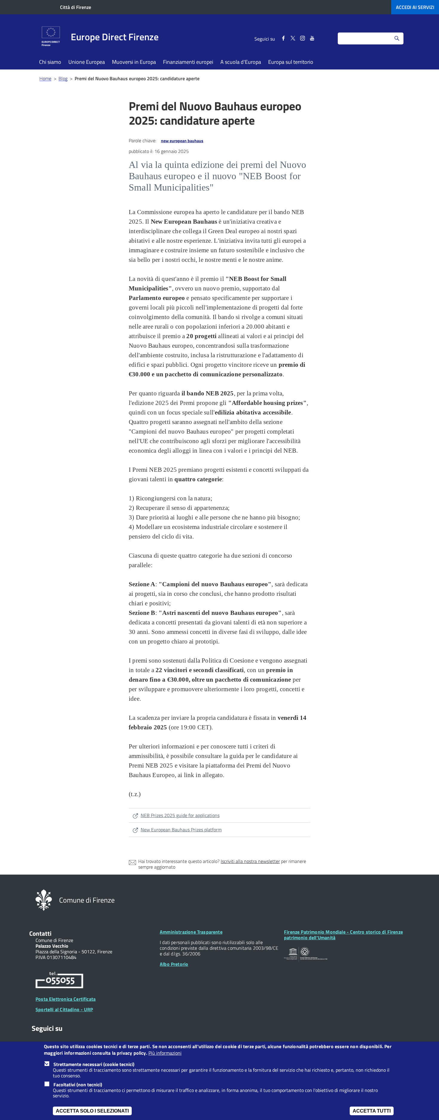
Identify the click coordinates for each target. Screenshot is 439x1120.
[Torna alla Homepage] (44, 899)
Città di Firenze (75, 7)
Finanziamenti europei (188, 62)
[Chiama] (59, 981)
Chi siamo (50, 62)
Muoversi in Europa (134, 62)
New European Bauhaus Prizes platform (181, 829)
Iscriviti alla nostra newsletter (250, 861)
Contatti (40, 933)
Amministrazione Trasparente (191, 931)
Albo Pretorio (174, 964)
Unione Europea (86, 62)
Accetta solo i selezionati (92, 1110)
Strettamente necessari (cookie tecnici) (93, 1064)
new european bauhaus (182, 140)
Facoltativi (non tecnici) (77, 1084)
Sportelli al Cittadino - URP (64, 1009)
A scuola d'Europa (240, 62)
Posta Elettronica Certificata (66, 999)
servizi (415, 7)
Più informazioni (165, 1053)
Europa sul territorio (290, 62)
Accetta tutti (372, 1110)
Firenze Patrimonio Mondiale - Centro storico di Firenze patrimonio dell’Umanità (343, 934)
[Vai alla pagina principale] (51, 37)
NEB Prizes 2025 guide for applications (180, 815)
